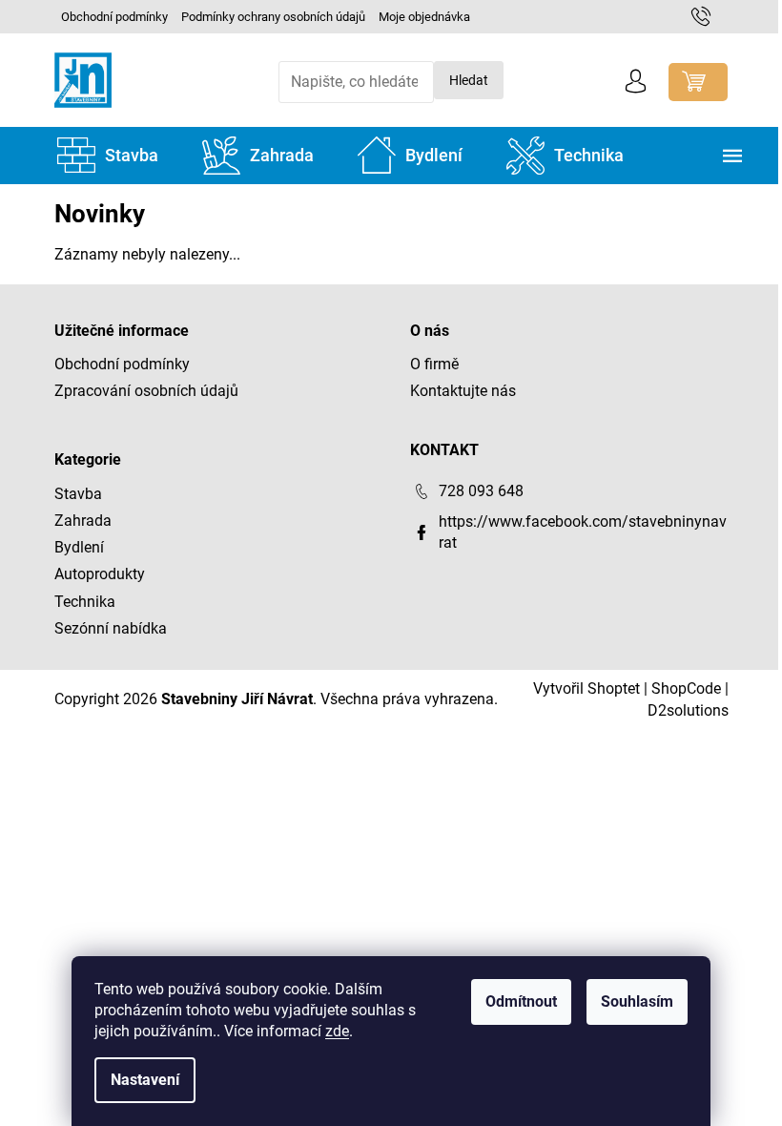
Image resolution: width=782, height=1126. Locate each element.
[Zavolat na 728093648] (710, 16)
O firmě (434, 364)
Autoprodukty (99, 574)
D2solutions (688, 710)
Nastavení (145, 1080)
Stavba (78, 494)
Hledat (468, 80)
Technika (84, 602)
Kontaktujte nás (463, 391)
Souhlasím (637, 1001)
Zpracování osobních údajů (146, 391)
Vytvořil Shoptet (586, 688)
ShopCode (686, 688)
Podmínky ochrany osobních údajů (273, 17)
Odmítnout (521, 1001)
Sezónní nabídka (110, 628)
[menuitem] (107, 155)
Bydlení (79, 547)
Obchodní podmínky (114, 17)
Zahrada (83, 520)
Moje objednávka (424, 17)
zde (337, 1031)
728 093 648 (481, 491)
